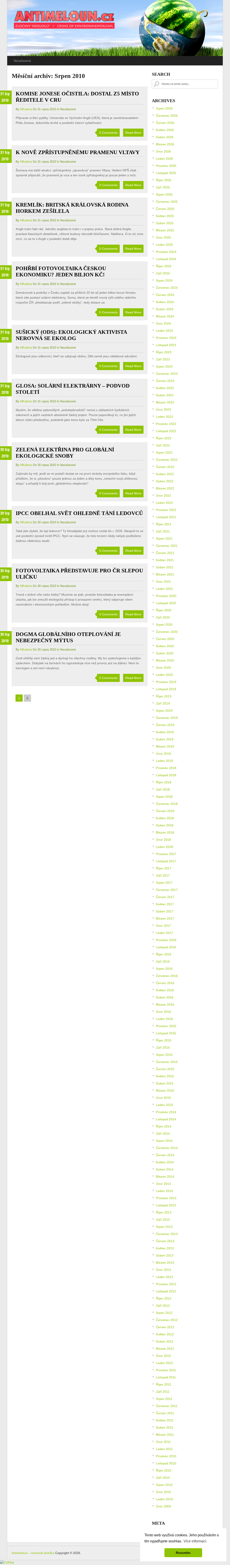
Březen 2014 (165, 1176)
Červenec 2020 (167, 632)
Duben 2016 (164, 997)
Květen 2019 (165, 732)
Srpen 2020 (164, 624)
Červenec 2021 (167, 546)
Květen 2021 (165, 560)
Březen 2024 (165, 316)
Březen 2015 (165, 1090)
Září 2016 (163, 961)
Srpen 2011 (164, 1399)
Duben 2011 (164, 1427)
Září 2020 (163, 617)
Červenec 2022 (167, 459)
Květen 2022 (165, 474)
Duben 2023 (164, 395)
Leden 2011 (164, 1449)
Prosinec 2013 (166, 1198)
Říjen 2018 (163, 782)
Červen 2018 (165, 811)
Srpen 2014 (164, 1140)
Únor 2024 (163, 323)
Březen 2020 (165, 660)
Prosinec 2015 (166, 1026)
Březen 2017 (165, 918)
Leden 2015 (164, 1105)
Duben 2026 (164, 137)
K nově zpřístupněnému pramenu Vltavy (77, 152)
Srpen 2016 (164, 968)
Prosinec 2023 (166, 338)
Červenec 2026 (167, 115)
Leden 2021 (164, 589)
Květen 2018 (165, 818)
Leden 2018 (164, 847)
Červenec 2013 (167, 1234)
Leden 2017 (164, 933)
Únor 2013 (163, 1270)
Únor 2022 (163, 495)
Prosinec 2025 (166, 166)
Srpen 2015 (164, 1054)
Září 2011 (163, 1391)
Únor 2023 (163, 409)
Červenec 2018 (167, 804)
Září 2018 (163, 789)
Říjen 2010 (163, 1470)
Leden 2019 (164, 761)
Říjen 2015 (163, 1040)
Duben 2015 (164, 1083)
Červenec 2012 (167, 1320)
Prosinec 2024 (166, 252)
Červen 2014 (165, 1155)
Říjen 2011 (163, 1384)
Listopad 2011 (166, 1377)
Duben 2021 (164, 567)
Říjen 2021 (163, 524)
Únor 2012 (163, 1356)
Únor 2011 (163, 1442)
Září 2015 (163, 1047)
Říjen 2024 (163, 266)
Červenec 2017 (167, 890)
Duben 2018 (164, 825)
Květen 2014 (165, 1162)
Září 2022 (163, 445)
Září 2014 (163, 1133)
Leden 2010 (164, 1499)
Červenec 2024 (167, 287)
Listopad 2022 (166, 431)
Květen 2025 (165, 216)
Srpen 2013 (164, 1227)
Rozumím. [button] (183, 1552)
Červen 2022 (165, 467)
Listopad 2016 (166, 947)
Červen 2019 (165, 725)
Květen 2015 (165, 1076)
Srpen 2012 (164, 1313)
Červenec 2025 (167, 201)
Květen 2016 (165, 990)
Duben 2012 (164, 1341)
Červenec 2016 (167, 976)
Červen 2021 (165, 553)
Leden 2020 (164, 675)
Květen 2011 (165, 1420)
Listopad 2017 (166, 861)
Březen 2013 (165, 1262)
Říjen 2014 (163, 1126)
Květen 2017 (165, 904)
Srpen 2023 (164, 366)
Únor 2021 (163, 581)
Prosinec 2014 (166, 1112)
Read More (133, 132)
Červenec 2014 (167, 1148)
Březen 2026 (165, 144)
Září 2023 (163, 359)
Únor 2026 (163, 151)
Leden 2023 (164, 416)
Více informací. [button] (195, 1541)
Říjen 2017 (163, 868)
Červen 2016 (165, 983)
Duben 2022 (164, 481)
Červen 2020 (165, 639)
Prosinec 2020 (166, 596)
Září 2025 (163, 187)
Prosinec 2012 (166, 1284)
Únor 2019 (163, 753)
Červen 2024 (165, 295)
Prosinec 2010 (166, 1456)
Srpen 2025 (164, 194)
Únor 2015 (163, 1097)
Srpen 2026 (164, 108)
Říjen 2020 (163, 610)
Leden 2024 (164, 330)
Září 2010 (163, 1477)
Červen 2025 (165, 209)
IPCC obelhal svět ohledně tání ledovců (79, 513)
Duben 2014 (164, 1169)
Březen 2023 (165, 402)
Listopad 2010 (166, 1463)
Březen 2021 (165, 574)
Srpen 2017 (164, 882)
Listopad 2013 (166, 1205)
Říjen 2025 (163, 180)
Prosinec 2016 (166, 940)
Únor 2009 (163, 1506)
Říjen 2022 (163, 438)
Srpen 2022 (164, 452)
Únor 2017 (163, 925)
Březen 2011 (165, 1434)
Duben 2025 (164, 223)
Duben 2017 (164, 911)
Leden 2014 (164, 1191)
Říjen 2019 (163, 696)
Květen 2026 (165, 130)
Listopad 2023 (166, 345)
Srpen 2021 (164, 538)
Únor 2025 (163, 237)
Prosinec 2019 (166, 682)
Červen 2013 (165, 1241)
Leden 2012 (164, 1363)
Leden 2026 (164, 158)
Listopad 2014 (166, 1119)
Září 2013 (163, 1219)
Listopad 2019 (166, 689)
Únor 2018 (163, 839)
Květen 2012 (165, 1334)
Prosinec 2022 (166, 424)
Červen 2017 (165, 897)
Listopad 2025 (166, 173)
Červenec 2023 (167, 373)
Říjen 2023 (163, 352)
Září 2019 (163, 703)
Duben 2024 (164, 309)
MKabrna (26, 109)
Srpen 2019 (164, 710)
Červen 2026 (165, 123)
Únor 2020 (163, 667)
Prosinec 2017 (166, 854)
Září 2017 (163, 875)
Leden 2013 (164, 1277)
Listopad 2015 (166, 1033)
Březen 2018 (165, 832)
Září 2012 (163, 1305)
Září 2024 (163, 273)
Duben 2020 (164, 653)
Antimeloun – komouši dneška (33, 1553)
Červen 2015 (165, 1069)
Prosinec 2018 (166, 768)
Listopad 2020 (166, 603)
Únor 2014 (163, 1184)
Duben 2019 (164, 739)
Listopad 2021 (166, 517)
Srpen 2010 (164, 1485)
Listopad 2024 (166, 259)
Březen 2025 (165, 230)
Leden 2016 (164, 1019)
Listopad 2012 (166, 1291)
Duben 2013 (164, 1255)
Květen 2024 (165, 302)
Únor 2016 (163, 1011)
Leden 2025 (164, 244)
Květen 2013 (165, 1248)
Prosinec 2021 (166, 510)
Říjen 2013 (163, 1212)
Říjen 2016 (163, 954)
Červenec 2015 (167, 1062)
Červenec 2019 (167, 718)
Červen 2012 (165, 1327)
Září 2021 (163, 531)
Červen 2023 (165, 381)
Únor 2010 (163, 1492)
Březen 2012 (165, 1348)
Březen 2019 (165, 746)
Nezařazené (22, 61)
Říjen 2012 (163, 1298)
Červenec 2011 (166, 1406)
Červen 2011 (165, 1413)
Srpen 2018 (164, 796)
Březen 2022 (165, 488)
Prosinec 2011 (166, 1370)
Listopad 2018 (166, 775)
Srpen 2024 (164, 280)
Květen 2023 (165, 388)
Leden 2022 (164, 502)
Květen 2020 (165, 646)
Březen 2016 (165, 1004)
